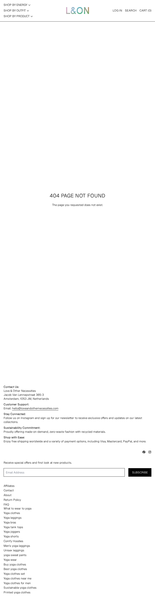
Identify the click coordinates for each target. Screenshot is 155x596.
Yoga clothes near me (17, 578)
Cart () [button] (145, 10)
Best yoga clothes (15, 569)
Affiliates (9, 486)
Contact (9, 490)
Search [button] (131, 10)
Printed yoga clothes (17, 592)
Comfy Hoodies (13, 541)
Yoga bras (10, 522)
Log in (117, 10)
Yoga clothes (12, 513)
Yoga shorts (11, 536)
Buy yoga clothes (15, 564)
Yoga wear (10, 559)
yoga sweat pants (15, 555)
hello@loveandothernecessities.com (35, 408)
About (8, 495)
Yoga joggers (12, 531)
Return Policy (12, 500)
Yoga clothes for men (17, 583)
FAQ (6, 504)
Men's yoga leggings (17, 546)
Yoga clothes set (14, 573)
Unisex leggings (14, 550)
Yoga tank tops (13, 527)
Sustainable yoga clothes (20, 587)
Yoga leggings (13, 517)
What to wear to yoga (17, 508)
